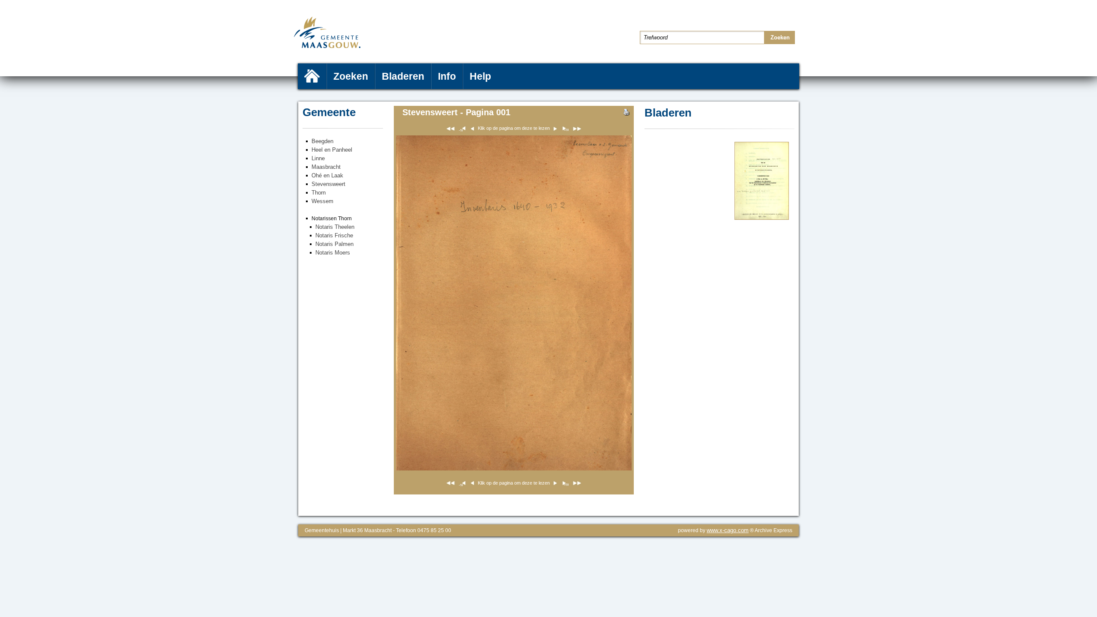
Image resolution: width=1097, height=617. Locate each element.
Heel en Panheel (332, 150)
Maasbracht (326, 167)
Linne (318, 158)
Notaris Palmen (334, 244)
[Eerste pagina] (450, 130)
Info (447, 76)
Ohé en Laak (327, 175)
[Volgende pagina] (761, 218)
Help (480, 76)
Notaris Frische (334, 235)
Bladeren (403, 76)
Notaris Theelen (334, 227)
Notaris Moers (332, 252)
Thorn (319, 192)
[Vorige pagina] (564, 130)
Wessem (322, 201)
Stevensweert (328, 184)
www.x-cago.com (728, 530)
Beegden (322, 141)
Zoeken (350, 76)
